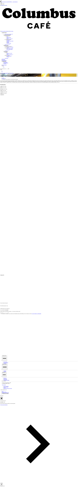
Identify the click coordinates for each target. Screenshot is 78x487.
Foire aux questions (6, 386)
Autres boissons (9, 37)
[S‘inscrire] (8, 312)
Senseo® (8, 42)
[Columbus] (3, 5)
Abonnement (6, 58)
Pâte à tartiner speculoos (10, 48)
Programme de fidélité (6, 380)
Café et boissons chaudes (8, 34)
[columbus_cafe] (4, 354)
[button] (39, 482)
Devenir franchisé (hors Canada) (8, 388)
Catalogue (5, 370)
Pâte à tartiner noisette (9, 49)
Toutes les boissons (9, 38)
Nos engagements (6, 362)
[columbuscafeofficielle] (9, 354)
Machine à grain (9, 43)
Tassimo (8, 41)
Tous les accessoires (9, 54)
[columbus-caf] (6, 354)
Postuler (5, 387)
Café (7, 36)
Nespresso (8, 40)
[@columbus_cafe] (1, 354)
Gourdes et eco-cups (9, 53)
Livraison (5, 371)
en (2, 71)
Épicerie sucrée (7, 44)
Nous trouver (3, 59)
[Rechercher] (8, 68)
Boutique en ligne (4, 32)
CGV (2, 391)
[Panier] (11, 31)
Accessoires (6, 50)
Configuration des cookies (5, 393)
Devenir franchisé (4, 60)
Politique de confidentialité (5, 392)
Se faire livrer (5, 379)
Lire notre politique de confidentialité (36, 313)
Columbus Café (4, 61)
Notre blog (5, 63)
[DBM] (2, 394)
